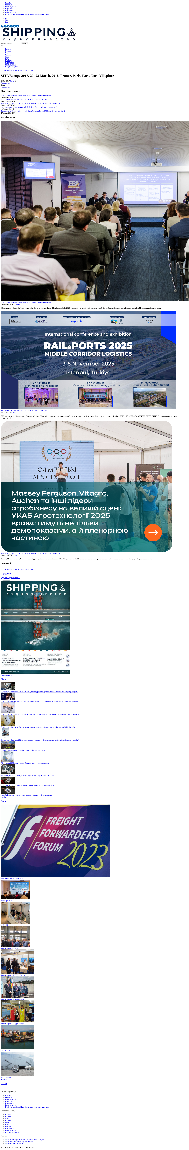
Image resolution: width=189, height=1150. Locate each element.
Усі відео (4, 797)
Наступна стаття (21, 70)
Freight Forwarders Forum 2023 (12, 878)
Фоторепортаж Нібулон (9, 948)
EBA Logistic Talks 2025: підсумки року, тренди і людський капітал (26, 95)
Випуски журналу (12, 67)
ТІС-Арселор (6, 1077)
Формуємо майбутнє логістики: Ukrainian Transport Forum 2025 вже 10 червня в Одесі (33, 111)
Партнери (9, 8)
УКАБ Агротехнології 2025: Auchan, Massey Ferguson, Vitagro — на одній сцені (30, 103)
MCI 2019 (4, 925)
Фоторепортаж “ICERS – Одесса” (13, 975)
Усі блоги (4, 1088)
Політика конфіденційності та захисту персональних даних (27, 14)
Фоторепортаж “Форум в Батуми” (13, 1024)
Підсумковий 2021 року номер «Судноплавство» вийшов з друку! (25, 763)
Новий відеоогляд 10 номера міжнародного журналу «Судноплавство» (27, 785)
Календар (8, 61)
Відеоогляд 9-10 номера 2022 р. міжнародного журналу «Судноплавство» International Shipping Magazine (40, 727)
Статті (7, 53)
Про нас (8, 3)
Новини (8, 51)
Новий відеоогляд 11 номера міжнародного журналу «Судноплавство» (27, 775)
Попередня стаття (7, 70)
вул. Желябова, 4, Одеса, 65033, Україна (30, 1140)
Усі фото (4, 1079)
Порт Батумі (5, 1050)
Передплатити (6, 675)
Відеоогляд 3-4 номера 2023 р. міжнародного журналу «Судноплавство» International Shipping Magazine (39, 701)
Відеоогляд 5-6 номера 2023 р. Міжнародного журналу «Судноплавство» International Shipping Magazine (39, 692)
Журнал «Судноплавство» (10, 578)
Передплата (9, 10)
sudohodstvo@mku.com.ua (23, 1141)
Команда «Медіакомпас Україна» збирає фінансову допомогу (23, 750)
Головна (8, 49)
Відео (7, 59)
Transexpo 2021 (6, 901)
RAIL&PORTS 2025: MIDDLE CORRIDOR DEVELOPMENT (24, 99)
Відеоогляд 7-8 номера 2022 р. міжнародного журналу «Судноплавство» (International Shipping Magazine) (40, 740)
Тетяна (17, 304)
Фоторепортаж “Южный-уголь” (13, 999)
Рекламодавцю (10, 7)
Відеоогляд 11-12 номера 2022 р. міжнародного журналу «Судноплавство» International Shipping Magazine (40, 714)
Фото (7, 57)
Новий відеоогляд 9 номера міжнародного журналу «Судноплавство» (27, 795)
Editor (12, 81)
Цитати (8, 55)
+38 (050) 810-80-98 (15, 1143)
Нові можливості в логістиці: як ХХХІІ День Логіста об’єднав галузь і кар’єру (30, 107)
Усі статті (30, 70)
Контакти (8, 5)
